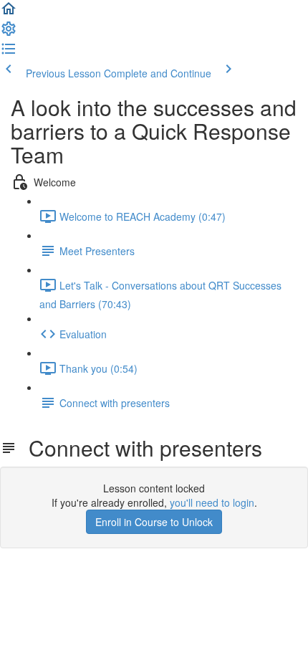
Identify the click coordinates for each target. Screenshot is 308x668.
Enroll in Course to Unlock (154, 522)
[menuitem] (8, 33)
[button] (8, 13)
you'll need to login (212, 502)
